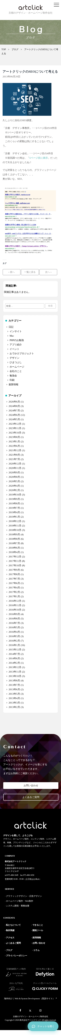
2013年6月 (14, 689)
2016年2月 (14, 640)
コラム (36, 950)
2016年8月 (14, 618)
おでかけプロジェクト (22, 353)
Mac (12, 335)
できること (38, 925)
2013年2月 (14, 707)
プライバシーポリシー (16, 955)
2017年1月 (14, 596)
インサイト (16, 331)
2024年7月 (14, 410)
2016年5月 (14, 627)
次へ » (48, 272)
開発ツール (38, 930)
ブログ (15, 49)
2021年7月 (14, 459)
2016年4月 (14, 632)
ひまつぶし (16, 362)
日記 (11, 327)
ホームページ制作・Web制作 (19, 901)
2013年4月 (14, 698)
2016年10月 (15, 609)
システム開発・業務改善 (17, 905)
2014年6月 (14, 658)
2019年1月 (14, 516)
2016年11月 (15, 605)
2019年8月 (14, 503)
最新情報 (13, 384)
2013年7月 (14, 685)
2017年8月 (14, 574)
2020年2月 (14, 490)
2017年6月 (14, 583)
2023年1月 (14, 441)
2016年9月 (14, 614)
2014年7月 (14, 654)
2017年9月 (14, 570)
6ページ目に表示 (38, 158)
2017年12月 (15, 556)
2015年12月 (15, 649)
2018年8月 (14, 539)
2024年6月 (14, 415)
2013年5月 (14, 694)
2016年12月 (15, 601)
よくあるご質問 (30, 797)
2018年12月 (15, 521)
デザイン (14, 358)
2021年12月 (15, 450)
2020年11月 (15, 468)
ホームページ (17, 366)
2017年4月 (14, 587)
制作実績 (10, 930)
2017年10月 (15, 565)
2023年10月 (15, 432)
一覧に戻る (30, 272)
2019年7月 (14, 508)
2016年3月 (14, 636)
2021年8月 (14, 454)
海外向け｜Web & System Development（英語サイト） (29, 998)
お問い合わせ (31, 785)
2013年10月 (15, 676)
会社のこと (16, 371)
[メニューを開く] (56, 5)
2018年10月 (15, 530)
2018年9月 (14, 534)
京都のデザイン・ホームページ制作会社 (30, 1016)
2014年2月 (14, 663)
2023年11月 (15, 428)
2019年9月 (14, 499)
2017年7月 (14, 578)
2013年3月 (14, 702)
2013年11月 (15, 671)
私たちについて (13, 925)
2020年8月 (14, 477)
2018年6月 (14, 547)
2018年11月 (15, 525)
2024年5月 (14, 419)
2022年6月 (14, 446)
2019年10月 (15, 494)
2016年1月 (14, 645)
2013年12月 (15, 667)
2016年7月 (14, 623)
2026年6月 (14, 401)
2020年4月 (14, 485)
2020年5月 (14, 481)
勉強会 (13, 375)
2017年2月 (14, 592)
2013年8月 (14, 680)
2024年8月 (14, 406)
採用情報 (37, 937)
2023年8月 (14, 437)
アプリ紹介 (16, 344)
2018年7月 (14, 543)
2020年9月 (14, 472)
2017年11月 (15, 561)
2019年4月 (14, 512)
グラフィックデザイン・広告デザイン (24, 896)
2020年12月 (15, 463)
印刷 (12, 380)
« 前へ (11, 272)
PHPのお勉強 (17, 340)
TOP (3, 49)
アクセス (10, 937)
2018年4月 (14, 552)
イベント (14, 349)
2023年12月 (15, 423)
